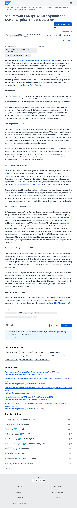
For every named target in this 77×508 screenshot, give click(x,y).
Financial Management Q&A (16, 393)
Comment (12, 338)
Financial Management (38, 7)
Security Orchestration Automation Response (18, 317)
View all (7, 469)
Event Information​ (54, 352)
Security (28, 55)
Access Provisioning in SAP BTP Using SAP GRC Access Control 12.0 (29, 397)
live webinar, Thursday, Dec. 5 (59, 303)
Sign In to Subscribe (63, 24)
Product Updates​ (25, 359)
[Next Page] (40, 362)
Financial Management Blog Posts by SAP (57, 7)
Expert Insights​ (22, 356)
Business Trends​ (24, 352)
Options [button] (55, 28)
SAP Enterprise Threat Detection (14, 55)
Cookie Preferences (19, 503)
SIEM (34, 317)
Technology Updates (41, 359)
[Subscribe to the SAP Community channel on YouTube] (40, 480)
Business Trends (10, 352)
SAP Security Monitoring (25, 313)
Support (57, 497)
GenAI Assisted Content (37, 356)
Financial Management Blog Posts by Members (23, 384)
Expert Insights (10, 356)
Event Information (45, 50)
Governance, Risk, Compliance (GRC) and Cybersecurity (17, 50)
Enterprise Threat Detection (59, 217)
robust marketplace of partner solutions (29, 184)
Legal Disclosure (57, 492)
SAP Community (9, 7)
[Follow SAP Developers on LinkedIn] (44, 480)
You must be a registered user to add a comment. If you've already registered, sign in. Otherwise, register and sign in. (37, 333)
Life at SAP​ (62, 356)
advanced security (11, 313)
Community (16, 3)
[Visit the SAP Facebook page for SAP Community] (33, 480)
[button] (63, 40)
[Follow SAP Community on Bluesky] (36, 480)
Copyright (19, 492)
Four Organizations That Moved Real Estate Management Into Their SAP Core (32, 372)
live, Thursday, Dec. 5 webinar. (31, 85)
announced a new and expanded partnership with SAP (35, 60)
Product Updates (10, 359)
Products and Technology (22, 7)
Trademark (19, 497)
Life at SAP (51, 356)
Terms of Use (58, 486)
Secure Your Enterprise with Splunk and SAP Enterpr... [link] (21, 9)
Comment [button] (67, 325)
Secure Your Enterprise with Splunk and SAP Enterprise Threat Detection (35, 18)
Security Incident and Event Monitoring (45, 313)
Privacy (19, 486)
